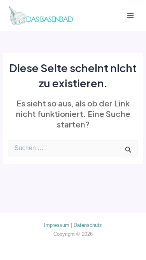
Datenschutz (88, 225)
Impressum (56, 225)
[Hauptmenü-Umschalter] (131, 16)
